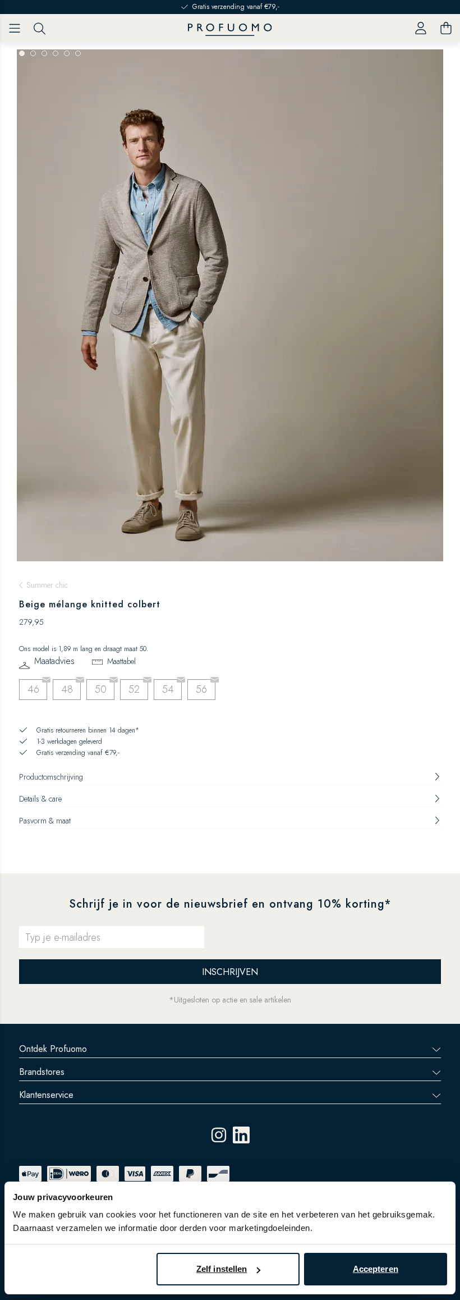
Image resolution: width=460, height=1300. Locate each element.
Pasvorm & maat (45, 820)
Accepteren (375, 1269)
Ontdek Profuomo (53, 1048)
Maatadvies (54, 661)
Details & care (40, 798)
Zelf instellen (221, 1269)
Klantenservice (46, 1094)
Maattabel (121, 661)
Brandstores (42, 1071)
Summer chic (47, 585)
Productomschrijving (51, 776)
